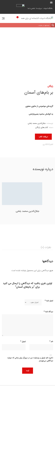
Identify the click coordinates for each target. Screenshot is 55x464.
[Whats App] (25, 145)
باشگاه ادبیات (47, 8)
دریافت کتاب (43, 136)
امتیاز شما (49, 300)
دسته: (51, 127)
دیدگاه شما (48, 311)
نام (51, 341)
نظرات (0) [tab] (46, 247)
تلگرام (42, 2)
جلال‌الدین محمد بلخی (37, 123)
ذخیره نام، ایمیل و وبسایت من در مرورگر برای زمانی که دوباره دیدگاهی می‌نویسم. (30, 359)
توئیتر (34, 2)
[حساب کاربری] (9, 18)
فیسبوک (47, 2)
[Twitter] (36, 145)
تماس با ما (31, 8)
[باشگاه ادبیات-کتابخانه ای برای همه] (37, 18)
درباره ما (39, 8)
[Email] (20, 145)
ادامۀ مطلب (10, 445)
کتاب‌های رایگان (41, 127)
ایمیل (51, 2)
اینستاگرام (38, 2)
